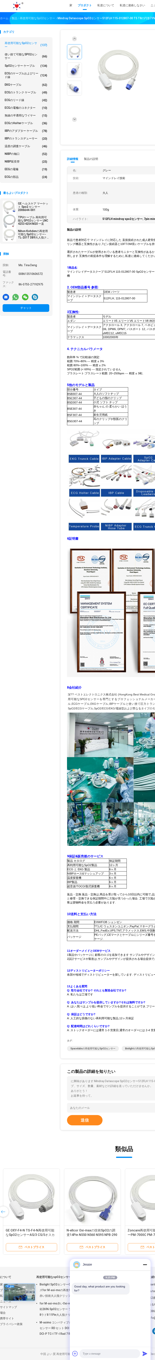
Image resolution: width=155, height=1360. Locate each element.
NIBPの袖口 (26, 154)
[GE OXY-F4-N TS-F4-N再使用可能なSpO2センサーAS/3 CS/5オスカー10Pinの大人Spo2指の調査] (31, 1197)
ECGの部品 (26, 177)
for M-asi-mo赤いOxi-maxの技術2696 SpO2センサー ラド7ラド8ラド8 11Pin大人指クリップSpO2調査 (60, 1310)
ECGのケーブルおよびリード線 (26, 75)
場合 (3, 1312)
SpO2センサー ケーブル (26, 66)
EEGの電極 (26, 169)
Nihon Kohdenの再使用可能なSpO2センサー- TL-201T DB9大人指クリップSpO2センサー (33, 234)
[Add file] (75, 1353)
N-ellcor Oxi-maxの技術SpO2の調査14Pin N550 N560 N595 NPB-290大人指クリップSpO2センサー (92, 1234)
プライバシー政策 (11, 1324)
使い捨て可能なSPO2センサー (26, 56)
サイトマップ (8, 1307)
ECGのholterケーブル (26, 123)
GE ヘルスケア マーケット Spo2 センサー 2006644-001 (33, 207)
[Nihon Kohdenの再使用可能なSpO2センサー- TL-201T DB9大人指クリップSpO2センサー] (9, 235)
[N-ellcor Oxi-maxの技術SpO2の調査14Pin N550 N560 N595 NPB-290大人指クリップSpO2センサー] (92, 1197)
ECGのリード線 (26, 100)
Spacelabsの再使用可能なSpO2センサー (92, 1048)
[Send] (145, 1353)
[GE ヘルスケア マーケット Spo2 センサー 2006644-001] (9, 207)
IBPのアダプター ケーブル (26, 131)
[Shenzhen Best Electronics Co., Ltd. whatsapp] (15, 297)
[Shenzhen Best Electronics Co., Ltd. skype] (35, 297)
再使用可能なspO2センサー (26, 44)
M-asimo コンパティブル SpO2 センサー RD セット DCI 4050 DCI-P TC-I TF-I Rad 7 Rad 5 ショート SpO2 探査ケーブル (59, 1329)
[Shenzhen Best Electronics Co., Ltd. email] (6, 297)
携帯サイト (7, 1318)
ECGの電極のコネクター (26, 108)
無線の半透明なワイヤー (26, 115)
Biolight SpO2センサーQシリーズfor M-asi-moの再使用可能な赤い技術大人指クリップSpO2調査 (60, 1291)
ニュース (5, 1301)
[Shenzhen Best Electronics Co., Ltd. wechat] (25, 297)
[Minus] (144, 1264)
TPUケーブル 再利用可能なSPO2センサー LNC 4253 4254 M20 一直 (33, 220)
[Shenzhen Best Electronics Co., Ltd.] (18, 6)
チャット (26, 307)
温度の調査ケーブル (26, 146)
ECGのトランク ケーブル (26, 92)
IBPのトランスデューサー (26, 138)
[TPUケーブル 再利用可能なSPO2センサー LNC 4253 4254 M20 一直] (9, 221)
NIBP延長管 (26, 161)
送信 (85, 1120)
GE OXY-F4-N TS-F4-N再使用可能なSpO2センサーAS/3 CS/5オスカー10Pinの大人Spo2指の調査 (30, 1234)
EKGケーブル (26, 85)
